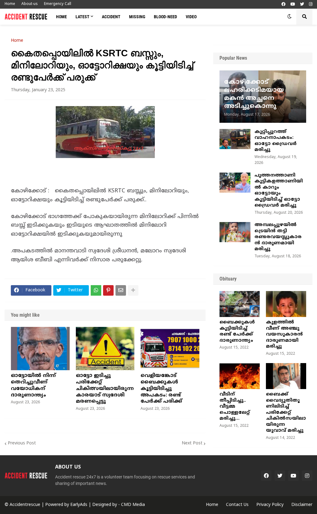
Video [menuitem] (191, 16)
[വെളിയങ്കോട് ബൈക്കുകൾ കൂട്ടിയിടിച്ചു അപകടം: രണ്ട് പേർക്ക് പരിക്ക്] (170, 348)
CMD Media (133, 505)
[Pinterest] (108, 290)
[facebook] (283, 4)
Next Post (192, 443)
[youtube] (292, 4)
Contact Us (237, 505)
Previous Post (22, 443)
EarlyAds (78, 505)
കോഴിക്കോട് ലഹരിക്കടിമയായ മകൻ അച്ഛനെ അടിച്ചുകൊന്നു (254, 94)
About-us (29, 4)
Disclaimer (301, 505)
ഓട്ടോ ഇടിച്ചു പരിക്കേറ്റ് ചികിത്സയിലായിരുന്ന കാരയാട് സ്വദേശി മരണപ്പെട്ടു (105, 389)
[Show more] (133, 290)
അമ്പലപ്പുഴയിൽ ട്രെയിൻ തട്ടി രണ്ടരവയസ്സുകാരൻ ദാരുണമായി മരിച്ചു (278, 237)
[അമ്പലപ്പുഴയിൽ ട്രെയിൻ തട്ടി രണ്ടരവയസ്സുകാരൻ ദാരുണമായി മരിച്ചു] (234, 232)
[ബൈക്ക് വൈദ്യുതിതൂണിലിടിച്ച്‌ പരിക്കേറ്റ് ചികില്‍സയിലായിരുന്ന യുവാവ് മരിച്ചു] (286, 376)
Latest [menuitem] (82, 16)
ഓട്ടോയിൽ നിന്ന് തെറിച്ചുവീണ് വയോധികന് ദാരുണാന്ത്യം (33, 385)
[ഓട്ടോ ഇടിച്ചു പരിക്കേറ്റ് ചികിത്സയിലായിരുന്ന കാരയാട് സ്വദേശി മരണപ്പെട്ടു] (105, 348)
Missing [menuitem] (137, 16)
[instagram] (310, 4)
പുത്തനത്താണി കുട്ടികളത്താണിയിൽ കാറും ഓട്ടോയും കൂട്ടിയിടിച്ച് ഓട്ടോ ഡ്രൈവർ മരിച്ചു (278, 191)
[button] (289, 17)
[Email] (120, 290)
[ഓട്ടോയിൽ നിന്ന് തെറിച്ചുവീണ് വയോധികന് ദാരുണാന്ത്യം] (40, 348)
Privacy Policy (270, 505)
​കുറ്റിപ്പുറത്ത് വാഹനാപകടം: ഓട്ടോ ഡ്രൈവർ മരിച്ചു (275, 141)
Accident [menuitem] (111, 16)
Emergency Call (57, 4)
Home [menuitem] (61, 16)
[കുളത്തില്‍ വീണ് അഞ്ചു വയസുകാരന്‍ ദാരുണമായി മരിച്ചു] (286, 304)
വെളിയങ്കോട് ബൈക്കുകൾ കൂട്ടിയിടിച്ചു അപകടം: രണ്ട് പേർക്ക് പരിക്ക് (161, 389)
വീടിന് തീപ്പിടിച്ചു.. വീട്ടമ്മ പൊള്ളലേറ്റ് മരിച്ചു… (234, 407)
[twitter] (302, 4)
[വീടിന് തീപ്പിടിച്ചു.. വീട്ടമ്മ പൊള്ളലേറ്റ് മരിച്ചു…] (239, 376)
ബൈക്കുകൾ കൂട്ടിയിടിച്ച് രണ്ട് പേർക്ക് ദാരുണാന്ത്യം (237, 331)
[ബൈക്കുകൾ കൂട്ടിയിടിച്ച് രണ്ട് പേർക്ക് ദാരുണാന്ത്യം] (239, 304)
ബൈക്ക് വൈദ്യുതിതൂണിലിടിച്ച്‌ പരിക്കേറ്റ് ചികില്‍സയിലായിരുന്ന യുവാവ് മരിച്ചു (286, 413)
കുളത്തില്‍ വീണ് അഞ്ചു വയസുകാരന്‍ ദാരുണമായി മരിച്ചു (284, 334)
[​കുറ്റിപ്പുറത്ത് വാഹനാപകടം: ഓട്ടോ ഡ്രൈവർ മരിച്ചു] (234, 139)
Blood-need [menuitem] (165, 16)
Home (10, 4)
